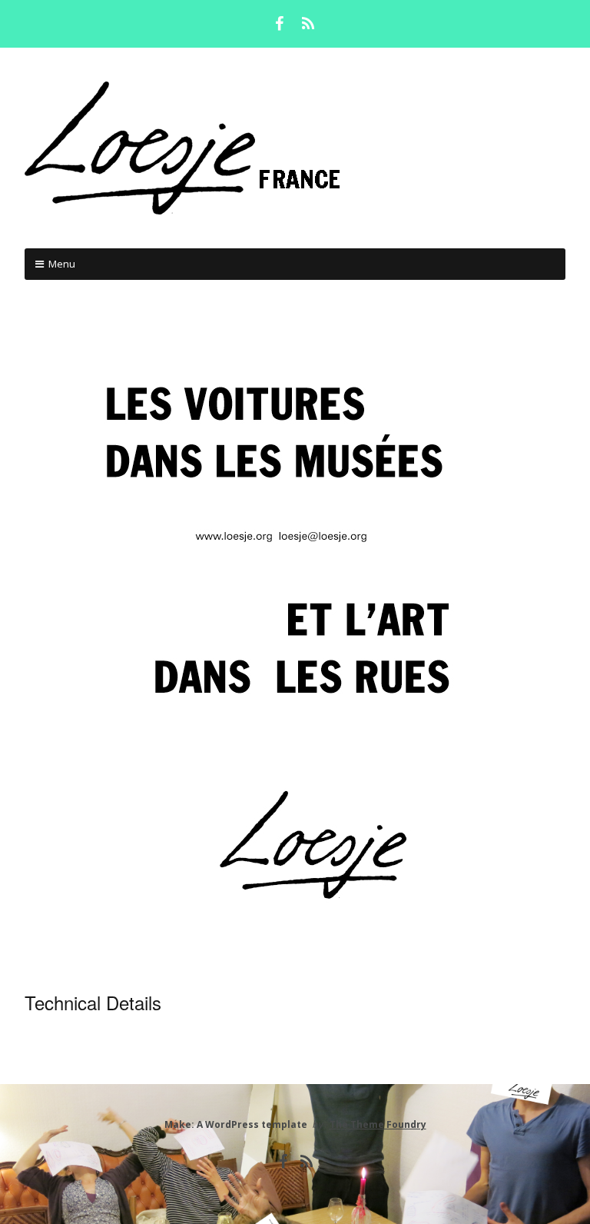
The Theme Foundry (378, 1124)
